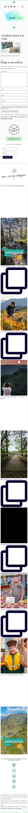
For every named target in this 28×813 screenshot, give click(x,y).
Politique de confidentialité (7, 808)
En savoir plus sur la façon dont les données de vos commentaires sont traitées (14, 116)
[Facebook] (5, 6)
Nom (2, 89)
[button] (14, 2)
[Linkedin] (14, 6)
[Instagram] (8, 6)
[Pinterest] (11, 6)
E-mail (2, 95)
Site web (3, 101)
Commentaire (4, 71)
